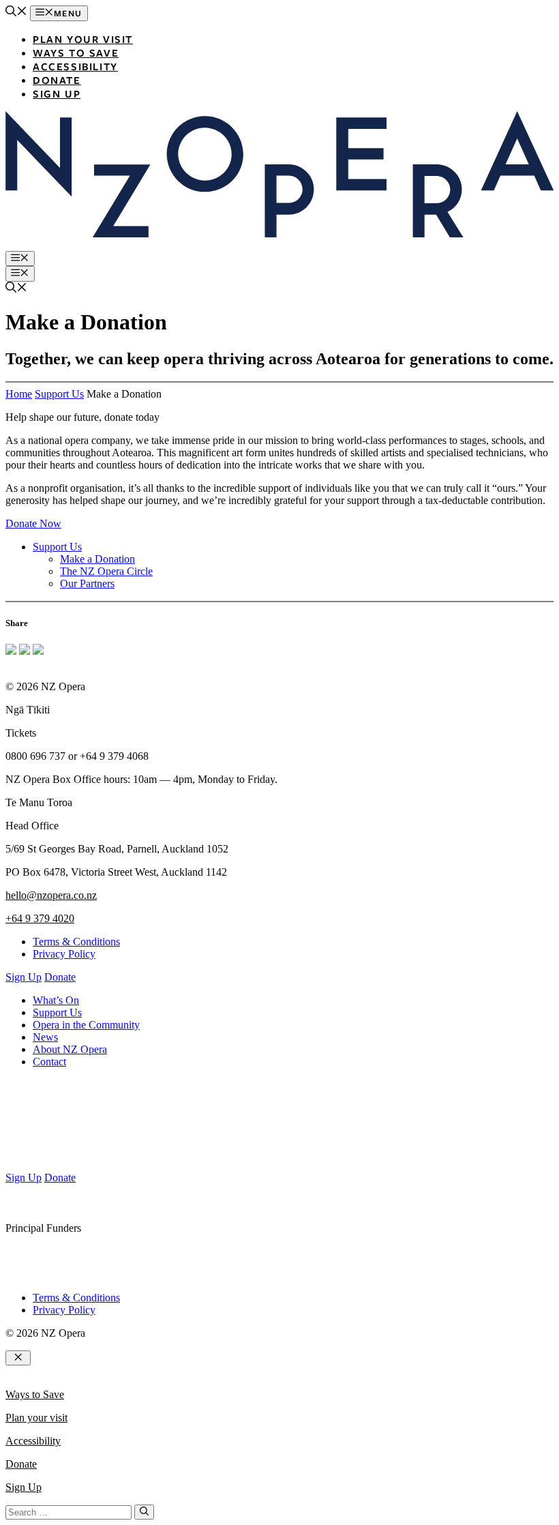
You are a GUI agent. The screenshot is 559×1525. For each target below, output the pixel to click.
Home (18, 394)
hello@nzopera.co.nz (51, 895)
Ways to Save (76, 52)
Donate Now (33, 523)
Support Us (59, 394)
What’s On (56, 1000)
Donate (57, 80)
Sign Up (56, 93)
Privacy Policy (64, 954)
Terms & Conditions (76, 941)
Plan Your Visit (83, 39)
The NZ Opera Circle (106, 571)
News (45, 1037)
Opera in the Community (86, 1025)
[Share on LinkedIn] (38, 651)
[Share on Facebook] (10, 651)
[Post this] (24, 651)
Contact (49, 1061)
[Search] (144, 1512)
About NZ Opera (70, 1049)
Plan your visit (36, 1417)
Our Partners (87, 583)
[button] (16, 12)
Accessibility (75, 66)
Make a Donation (97, 559)
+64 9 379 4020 (39, 918)
